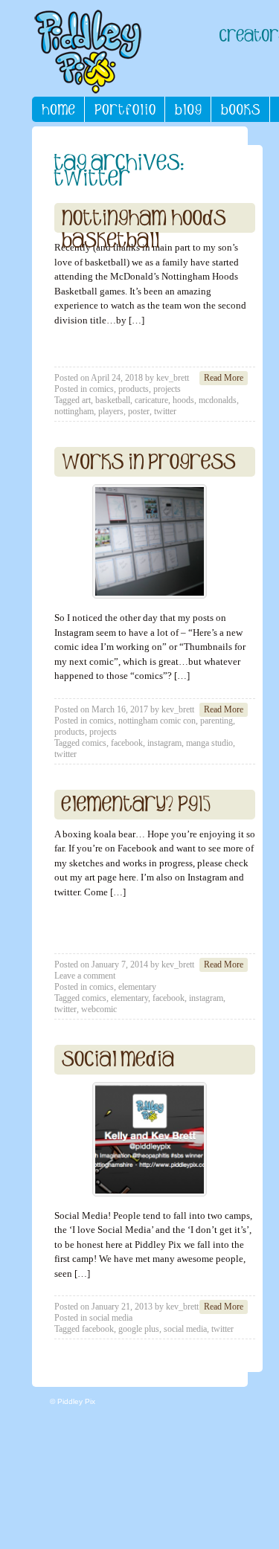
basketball (112, 400)
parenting (216, 720)
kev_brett (172, 378)
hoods (183, 400)
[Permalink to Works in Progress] (149, 462)
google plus (138, 1329)
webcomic (99, 1009)
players (111, 411)
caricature (151, 400)
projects (167, 389)
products (133, 389)
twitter (165, 411)
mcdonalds (218, 400)
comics (101, 389)
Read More (223, 378)
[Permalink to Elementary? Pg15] (136, 804)
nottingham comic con (157, 720)
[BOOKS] (240, 109)
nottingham (74, 411)
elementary (137, 987)
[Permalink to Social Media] (118, 1060)
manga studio (209, 743)
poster (139, 411)
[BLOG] (188, 109)
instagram (164, 743)
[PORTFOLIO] (125, 109)
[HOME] (58, 109)
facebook (127, 743)
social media (110, 1318)
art (86, 400)
